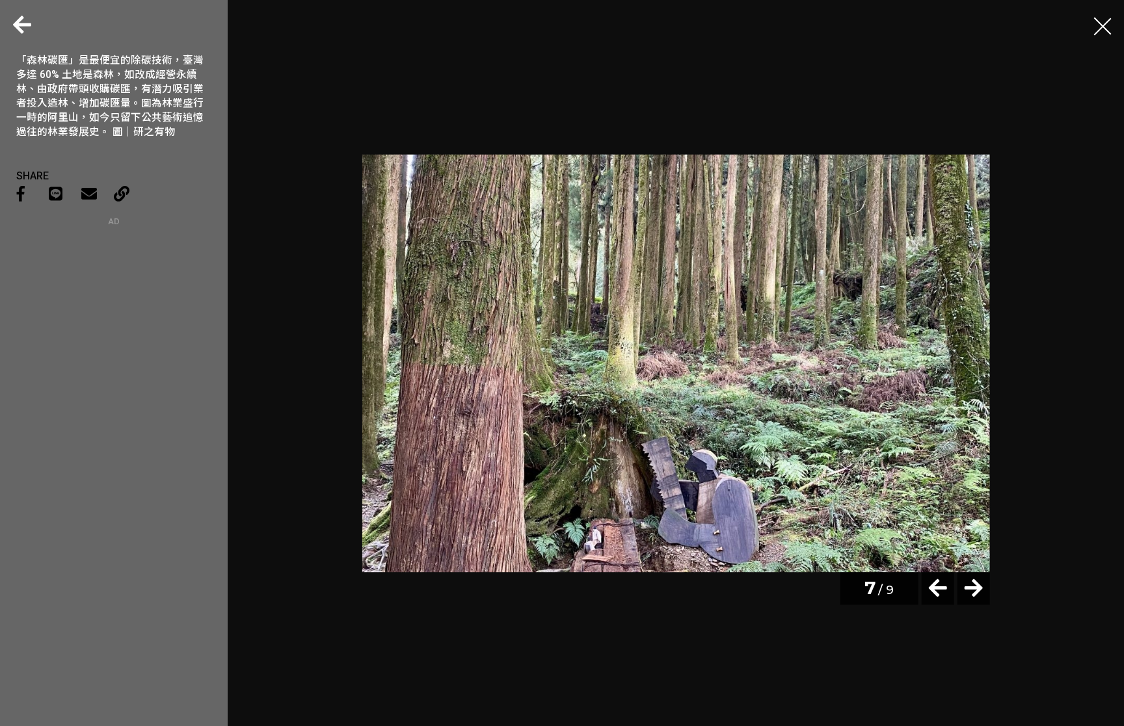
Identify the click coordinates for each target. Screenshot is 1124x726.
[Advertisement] (113, 307)
